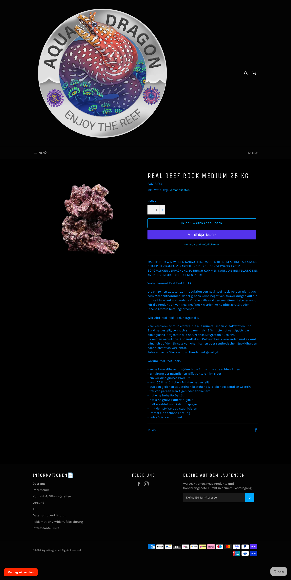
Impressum (41, 490)
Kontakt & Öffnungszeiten (52, 496)
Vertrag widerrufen (21, 572)
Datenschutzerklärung (49, 515)
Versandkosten (179, 190)
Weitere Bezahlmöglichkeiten (202, 244)
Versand (38, 502)
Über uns (39, 483)
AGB (35, 509)
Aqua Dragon (49, 550)
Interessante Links (46, 528)
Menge (151, 200)
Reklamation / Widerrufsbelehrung (58, 522)
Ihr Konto (252, 152)
